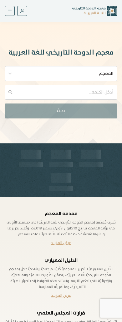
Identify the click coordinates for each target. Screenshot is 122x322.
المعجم (106, 73)
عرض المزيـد (61, 243)
